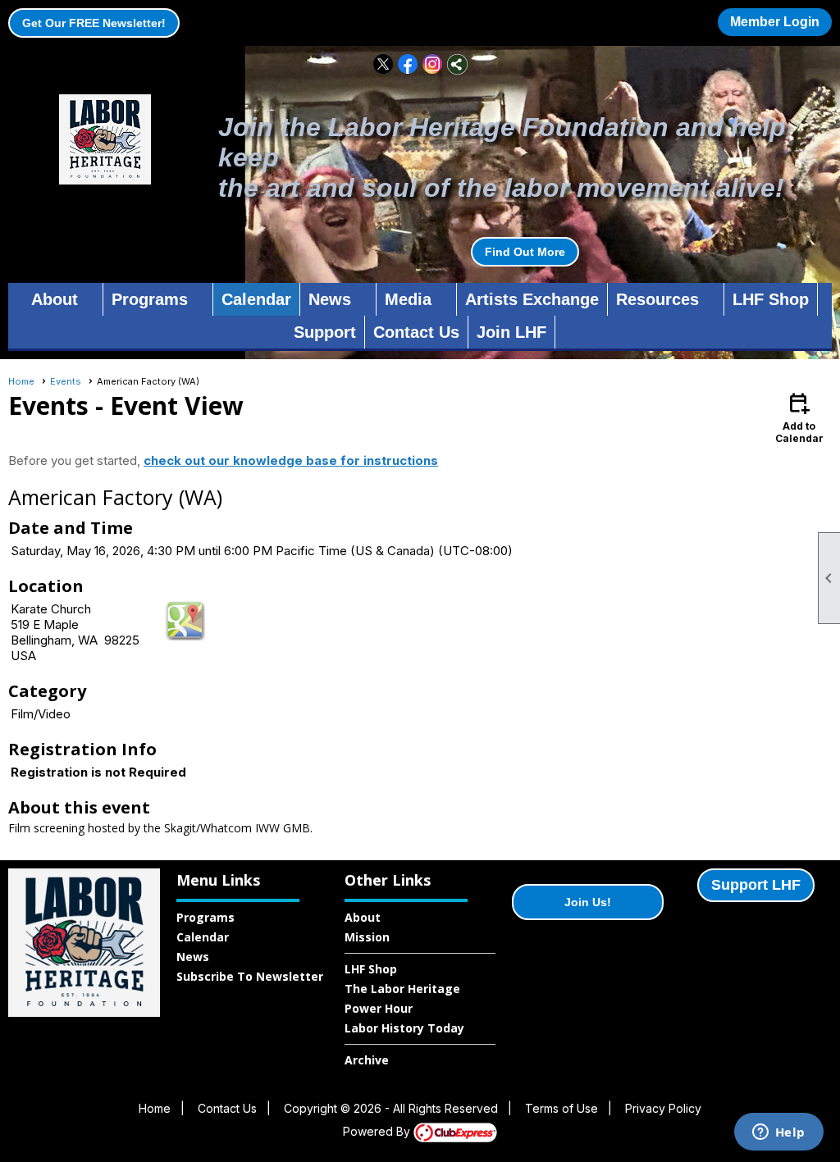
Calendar (256, 299)
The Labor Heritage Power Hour (402, 998)
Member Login (774, 22)
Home (21, 381)
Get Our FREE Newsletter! (94, 23)
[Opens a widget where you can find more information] (778, 1133)
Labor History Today (404, 1028)
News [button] (329, 299)
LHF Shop (771, 299)
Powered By (378, 1131)
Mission (367, 937)
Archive (367, 1060)
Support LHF (756, 885)
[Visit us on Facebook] (408, 64)
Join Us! (587, 902)
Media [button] (408, 299)
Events (65, 381)
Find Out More (525, 251)
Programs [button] (150, 299)
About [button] (54, 299)
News (192, 956)
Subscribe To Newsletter (249, 976)
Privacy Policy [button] (663, 1108)
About (363, 917)
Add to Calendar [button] (799, 417)
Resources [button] (657, 299)
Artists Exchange (532, 299)
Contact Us (416, 332)
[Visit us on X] (383, 64)
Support (325, 332)
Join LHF (511, 332)
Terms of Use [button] (561, 1108)
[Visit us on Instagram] (432, 64)
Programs (205, 917)
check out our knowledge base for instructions (291, 460)
